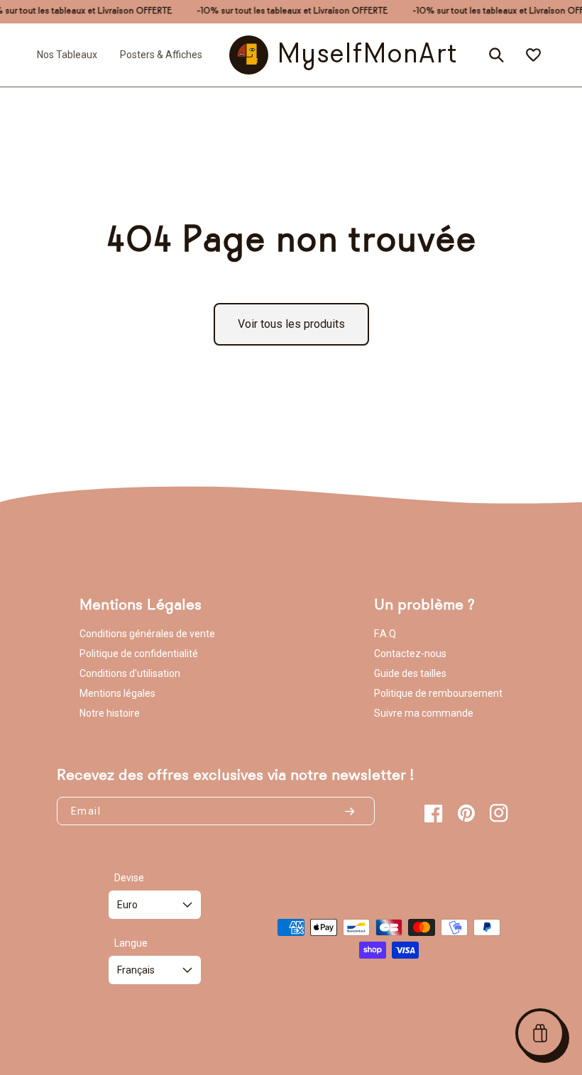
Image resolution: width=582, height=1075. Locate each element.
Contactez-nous (410, 653)
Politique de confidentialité (138, 653)
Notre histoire (109, 713)
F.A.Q (385, 633)
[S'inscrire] (355, 811)
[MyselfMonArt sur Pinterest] (466, 813)
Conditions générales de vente (147, 633)
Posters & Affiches (161, 54)
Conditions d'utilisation (129, 673)
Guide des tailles (410, 673)
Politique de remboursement (438, 693)
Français (136, 970)
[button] (540, 1033)
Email (86, 811)
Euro (127, 904)
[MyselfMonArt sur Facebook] (433, 813)
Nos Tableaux (67, 54)
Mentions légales (117, 693)
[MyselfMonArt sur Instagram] (499, 813)
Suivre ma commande (423, 713)
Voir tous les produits (291, 324)
